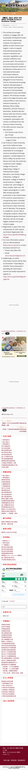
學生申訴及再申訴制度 (9, 646)
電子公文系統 (6, 488)
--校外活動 (5, 27)
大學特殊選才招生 (7, 683)
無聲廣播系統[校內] (8, 503)
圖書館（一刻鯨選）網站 (10, 513)
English (12, 601)
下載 (7, 333)
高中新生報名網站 (7, 549)
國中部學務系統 (7, 450)
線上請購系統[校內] (8, 505)
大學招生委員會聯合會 (9, 696)
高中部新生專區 (7, 452)
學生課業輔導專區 (7, 459)
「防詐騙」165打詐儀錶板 (10, 667)
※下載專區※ (6, 545)
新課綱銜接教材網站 (8, 501)
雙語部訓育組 (20, 27)
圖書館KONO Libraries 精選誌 (12, 555)
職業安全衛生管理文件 (9, 511)
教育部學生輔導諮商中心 (10, 662)
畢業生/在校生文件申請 (9, 532)
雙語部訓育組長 (6, 25)
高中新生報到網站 (7, 551)
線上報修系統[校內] (8, 557)
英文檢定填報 (6, 448)
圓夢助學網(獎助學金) (9, 461)
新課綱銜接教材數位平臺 (10, 465)
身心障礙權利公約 (7, 639)
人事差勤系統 (6, 486)
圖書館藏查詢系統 (7, 553)
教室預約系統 (6, 490)
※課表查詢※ (6, 440)
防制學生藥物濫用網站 (9, 650)
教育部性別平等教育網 (9, 648)
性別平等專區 (6, 627)
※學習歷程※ (6, 444)
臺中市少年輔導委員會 (9, 656)
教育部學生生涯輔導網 (9, 664)
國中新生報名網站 (7, 547)
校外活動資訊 (6, 446)
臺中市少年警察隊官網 (9, 652)
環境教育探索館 (7, 637)
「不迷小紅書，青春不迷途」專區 (12, 673)
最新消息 (15, 27)
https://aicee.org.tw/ (11, 245)
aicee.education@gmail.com (15, 256)
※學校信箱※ (6, 543)
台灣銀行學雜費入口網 (9, 463)
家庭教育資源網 (7, 635)
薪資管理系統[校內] (8, 507)
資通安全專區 (6, 625)
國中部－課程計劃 (7, 524)
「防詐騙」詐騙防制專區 (10, 671)
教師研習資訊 (6, 480)
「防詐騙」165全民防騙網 (10, 669)
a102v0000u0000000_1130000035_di (13, 408)
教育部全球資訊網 (7, 681)
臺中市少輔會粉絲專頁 (9, 660)
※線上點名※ (6, 442)
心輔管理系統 (6, 484)
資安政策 (14, 760)
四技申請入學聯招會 (8, 692)
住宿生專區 (5, 467)
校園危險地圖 (6, 631)
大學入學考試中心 (7, 685)
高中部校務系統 (7, 454)
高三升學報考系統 (7, 457)
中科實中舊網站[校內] (9, 560)
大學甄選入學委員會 (8, 690)
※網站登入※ (6, 541)
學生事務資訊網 (7, 633)
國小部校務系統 (7, 496)
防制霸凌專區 (6, 629)
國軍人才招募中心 (7, 641)
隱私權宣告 (21, 760)
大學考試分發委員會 (8, 694)
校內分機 (6, 760)
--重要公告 (10, 27)
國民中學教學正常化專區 (10, 522)
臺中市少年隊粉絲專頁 (9, 654)
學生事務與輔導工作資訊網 (10, 658)
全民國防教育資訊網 (8, 643)
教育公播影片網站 (7, 499)
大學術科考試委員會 (8, 688)
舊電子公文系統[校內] (9, 509)
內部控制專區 (6, 482)
